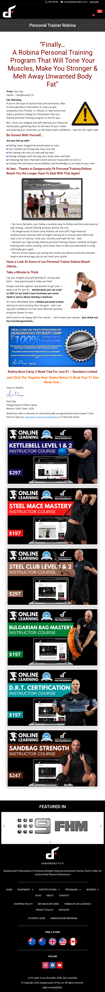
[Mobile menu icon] (99, 11)
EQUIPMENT (23, 889)
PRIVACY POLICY (44, 909)
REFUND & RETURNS (48, 904)
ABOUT (50, 895)
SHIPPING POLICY (23, 904)
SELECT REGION (70, 7)
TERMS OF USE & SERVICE (77, 904)
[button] (4, 826)
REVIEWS (91, 889)
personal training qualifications (42, 416)
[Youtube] (59, 965)
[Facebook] (52, 965)
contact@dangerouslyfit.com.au (75, 2)
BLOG (38, 895)
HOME (9, 889)
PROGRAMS (71, 889)
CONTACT (64, 895)
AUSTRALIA (88, 7)
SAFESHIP (64, 909)
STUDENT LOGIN (36, 918)
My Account (94, 2)
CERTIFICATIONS (48, 889)
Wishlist (83, 15)
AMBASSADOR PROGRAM (63, 918)
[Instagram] (45, 965)
